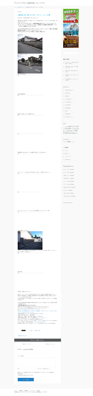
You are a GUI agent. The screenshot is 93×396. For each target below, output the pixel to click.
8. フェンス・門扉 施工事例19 (68, 181)
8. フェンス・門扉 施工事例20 (68, 172)
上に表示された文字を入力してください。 (26, 375)
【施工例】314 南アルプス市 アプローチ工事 (71, 75)
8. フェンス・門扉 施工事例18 (68, 184)
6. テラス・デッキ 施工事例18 (68, 169)
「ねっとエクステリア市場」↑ (40, 321)
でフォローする (26, 344)
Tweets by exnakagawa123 (67, 202)
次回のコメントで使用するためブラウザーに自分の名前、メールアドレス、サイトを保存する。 (36, 372)
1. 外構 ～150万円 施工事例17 (68, 193)
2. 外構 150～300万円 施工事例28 (69, 196)
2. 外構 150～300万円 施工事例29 (69, 187)
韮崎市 (77, 133)
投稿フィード (67, 153)
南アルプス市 (74, 126)
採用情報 (26, 390)
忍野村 (68, 130)
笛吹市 (70, 133)
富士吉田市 (68, 128)
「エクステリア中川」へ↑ (42, 317)
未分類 (66, 110)
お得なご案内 (67, 93)
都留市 (74, 133)
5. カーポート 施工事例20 (67, 190)
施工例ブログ (70, 166)
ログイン (66, 150)
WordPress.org (67, 159)
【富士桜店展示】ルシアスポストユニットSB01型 (72, 80)
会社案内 (20, 390)
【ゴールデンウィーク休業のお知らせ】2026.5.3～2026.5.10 (72, 63)
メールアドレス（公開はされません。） (44, 368)
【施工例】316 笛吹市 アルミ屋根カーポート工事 (71, 67)
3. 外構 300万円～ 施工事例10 (68, 178)
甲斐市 (67, 133)
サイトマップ (32, 390)
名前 (18, 368)
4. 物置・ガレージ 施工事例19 (68, 175)
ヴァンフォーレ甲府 (36, 323)
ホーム (16, 390)
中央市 (67, 126)
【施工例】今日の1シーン (23, 335)
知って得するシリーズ (69, 116)
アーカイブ (65, 141)
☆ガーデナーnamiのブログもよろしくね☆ (26, 312)
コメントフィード (68, 156)
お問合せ (38, 390)
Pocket (31, 330)
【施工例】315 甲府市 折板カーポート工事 (71, 71)
